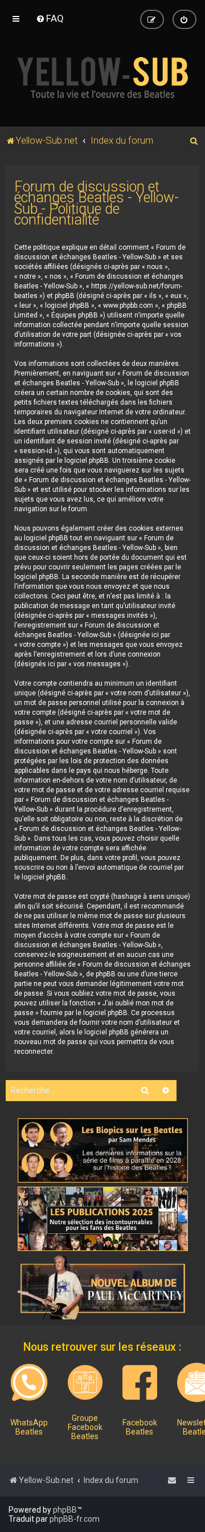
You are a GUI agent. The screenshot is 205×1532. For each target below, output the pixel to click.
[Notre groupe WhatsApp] (29, 1382)
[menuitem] (50, 18)
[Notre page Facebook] (139, 1382)
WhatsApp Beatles (29, 1427)
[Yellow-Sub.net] (102, 77)
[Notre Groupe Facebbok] (85, 1382)
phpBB (65, 1509)
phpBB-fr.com (75, 1518)
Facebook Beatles (139, 1427)
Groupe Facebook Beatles (85, 1427)
